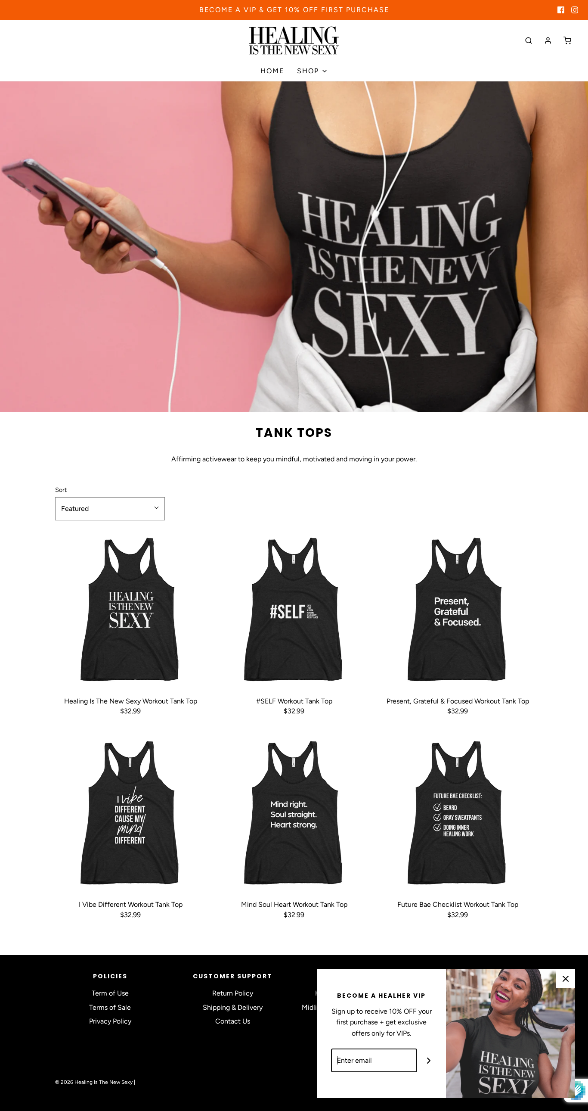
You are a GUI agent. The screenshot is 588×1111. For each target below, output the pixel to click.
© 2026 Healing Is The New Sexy (94, 1082)
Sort (61, 490)
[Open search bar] (528, 40)
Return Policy (232, 993)
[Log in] (548, 40)
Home (272, 71)
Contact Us (232, 1021)
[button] (110, 508)
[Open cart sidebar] (567, 40)
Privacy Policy (110, 1021)
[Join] (429, 1060)
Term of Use (110, 993)
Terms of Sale (110, 1007)
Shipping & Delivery (233, 1007)
